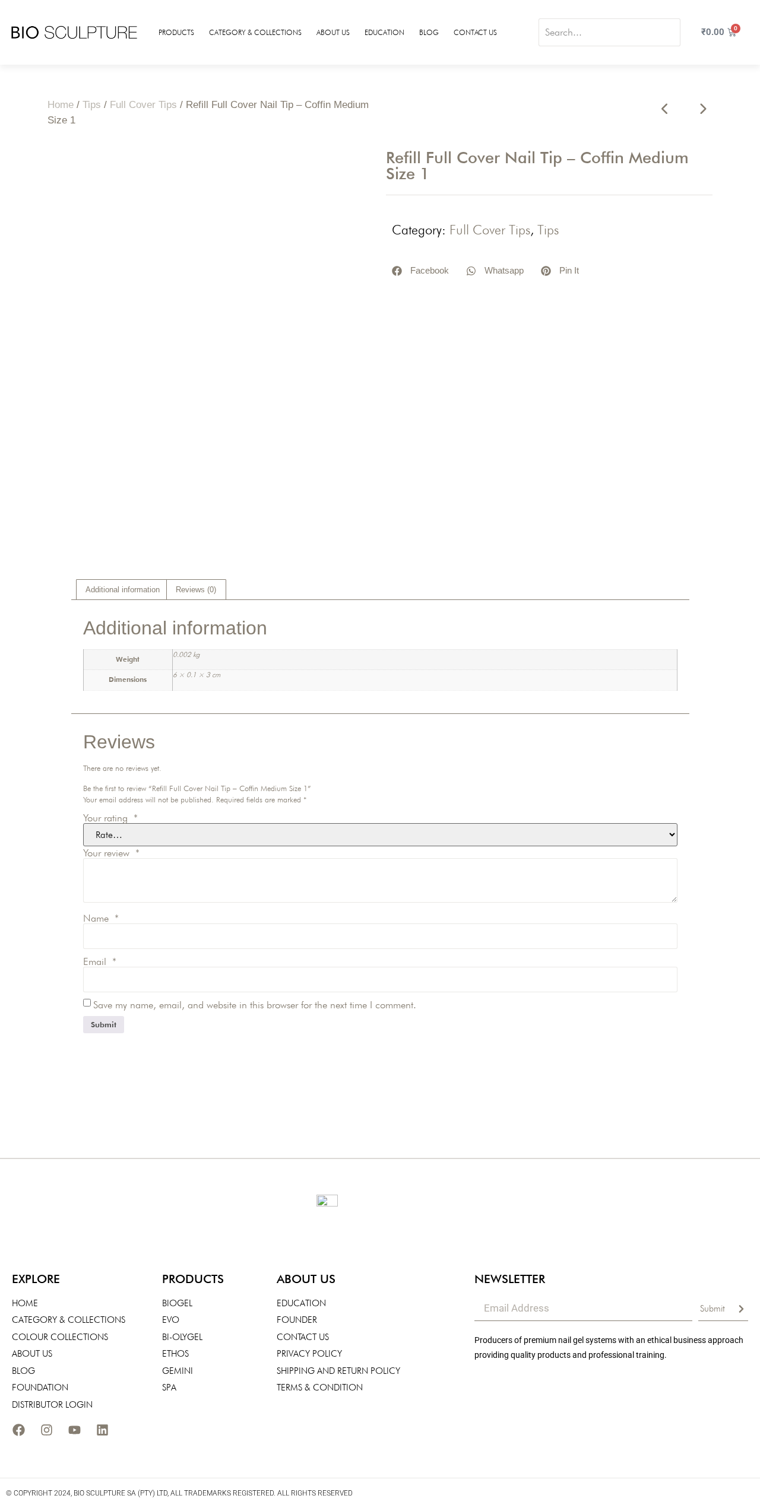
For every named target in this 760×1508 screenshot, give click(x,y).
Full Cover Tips (143, 104)
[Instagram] (46, 1429)
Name (101, 918)
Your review (111, 853)
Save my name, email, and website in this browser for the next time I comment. (254, 1005)
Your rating (110, 818)
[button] (421, 271)
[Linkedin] (102, 1429)
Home (61, 104)
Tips (92, 104)
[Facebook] (18, 1429)
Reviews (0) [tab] (196, 589)
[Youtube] (74, 1429)
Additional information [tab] (123, 589)
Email (99, 962)
